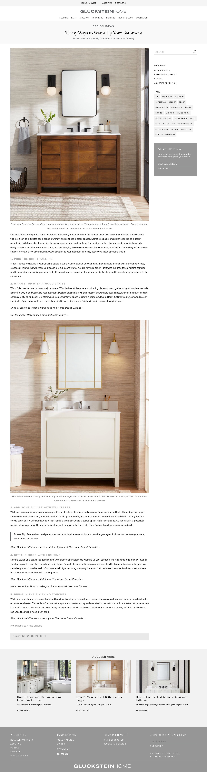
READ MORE (23, 710)
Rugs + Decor (125, 18)
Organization (181, 118)
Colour (172, 102)
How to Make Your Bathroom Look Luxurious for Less (39, 698)
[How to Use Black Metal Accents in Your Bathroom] (163, 677)
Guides (158, 79)
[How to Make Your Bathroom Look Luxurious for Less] (44, 677)
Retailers (120, 3)
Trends (174, 129)
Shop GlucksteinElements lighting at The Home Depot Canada (45, 579)
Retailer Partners (21, 740)
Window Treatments (165, 134)
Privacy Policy (19, 756)
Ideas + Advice (88, 3)
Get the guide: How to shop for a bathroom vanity (38, 315)
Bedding (63, 18)
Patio (158, 124)
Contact (15, 748)
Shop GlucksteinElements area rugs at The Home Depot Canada (46, 618)
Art (157, 97)
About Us (107, 3)
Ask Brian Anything (164, 83)
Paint (192, 118)
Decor (182, 102)
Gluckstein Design (115, 744)
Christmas (160, 102)
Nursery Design (163, 118)
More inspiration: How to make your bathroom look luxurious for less (48, 586)
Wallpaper (142, 18)
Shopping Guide (185, 124)
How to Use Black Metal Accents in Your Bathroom (161, 698)
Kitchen (159, 113)
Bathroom (167, 97)
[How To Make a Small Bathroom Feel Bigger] (103, 677)
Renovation (169, 124)
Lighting (110, 18)
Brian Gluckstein (114, 740)
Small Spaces (161, 129)
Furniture (97, 18)
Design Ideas (103, 26)
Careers (15, 752)
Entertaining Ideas (164, 75)
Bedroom (179, 97)
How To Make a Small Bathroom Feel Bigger (99, 698)
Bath (73, 18)
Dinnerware (176, 107)
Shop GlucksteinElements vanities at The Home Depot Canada (45, 308)
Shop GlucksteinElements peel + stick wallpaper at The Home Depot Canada (53, 547)
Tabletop (84, 18)
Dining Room (161, 107)
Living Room (183, 113)
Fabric (188, 107)
